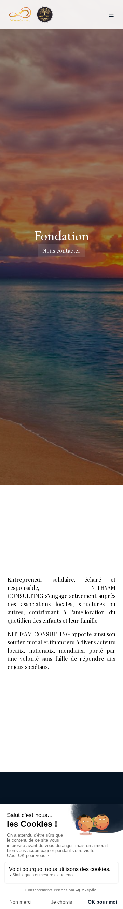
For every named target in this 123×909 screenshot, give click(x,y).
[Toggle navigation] (111, 15)
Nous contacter (61, 250)
